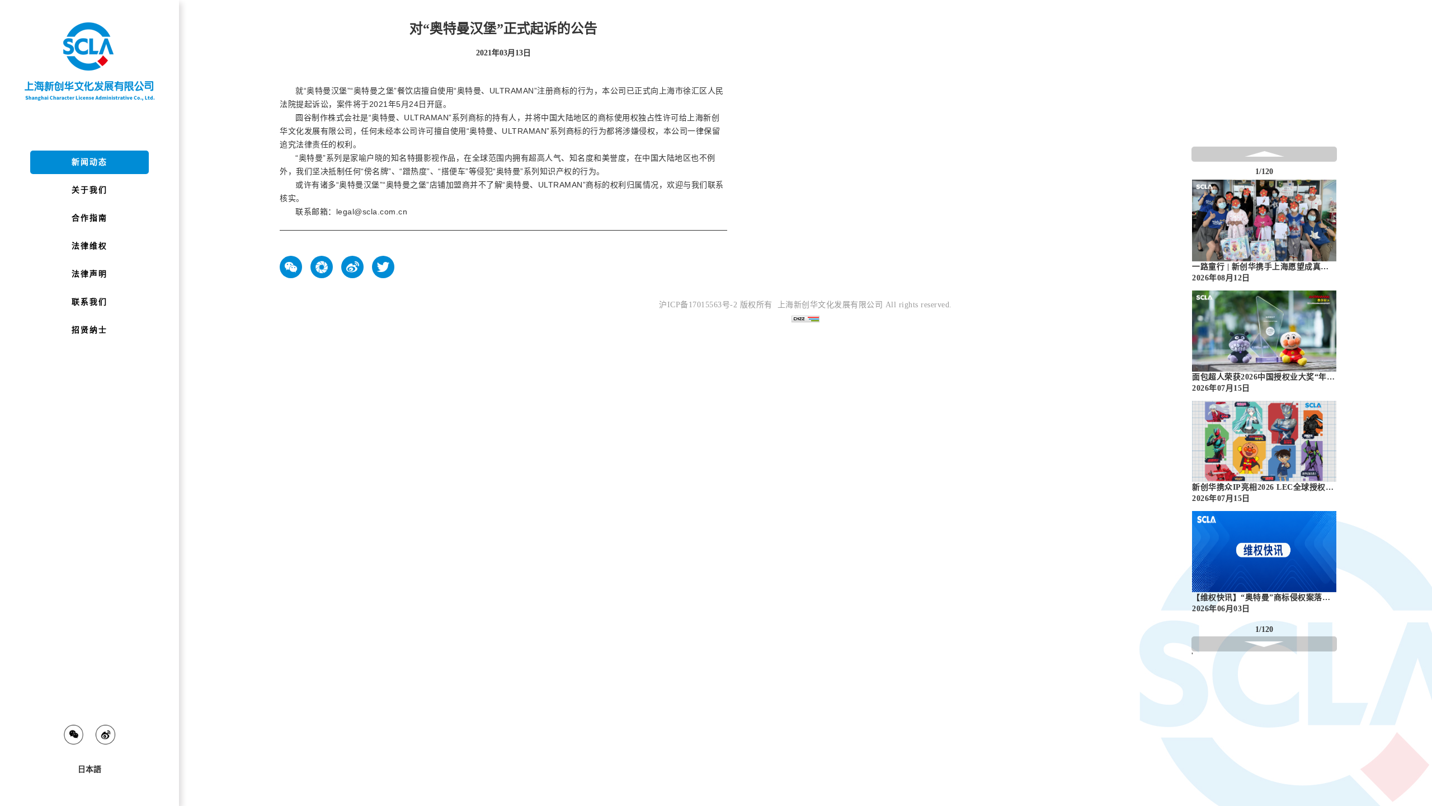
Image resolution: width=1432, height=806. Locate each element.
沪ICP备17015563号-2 (698, 305)
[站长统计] (805, 319)
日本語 (89, 769)
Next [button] (1331, 399)
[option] (1264, 234)
